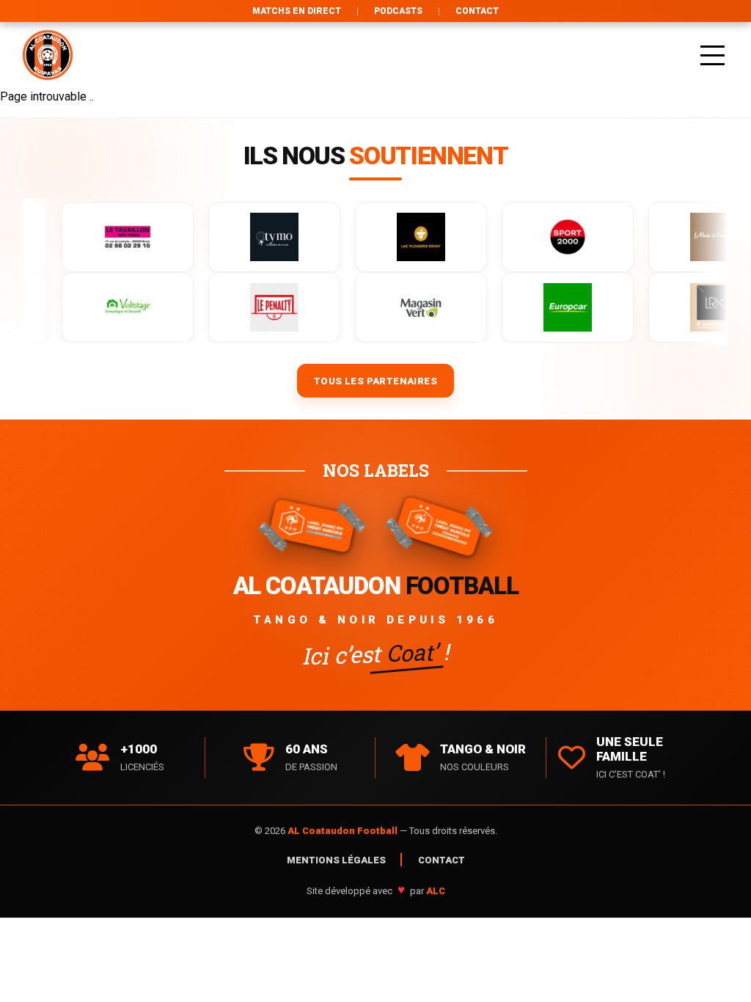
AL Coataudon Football (343, 830)
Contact (477, 11)
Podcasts (398, 11)
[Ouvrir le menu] (712, 55)
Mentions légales (336, 860)
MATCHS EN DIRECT (296, 11)
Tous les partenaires (375, 381)
